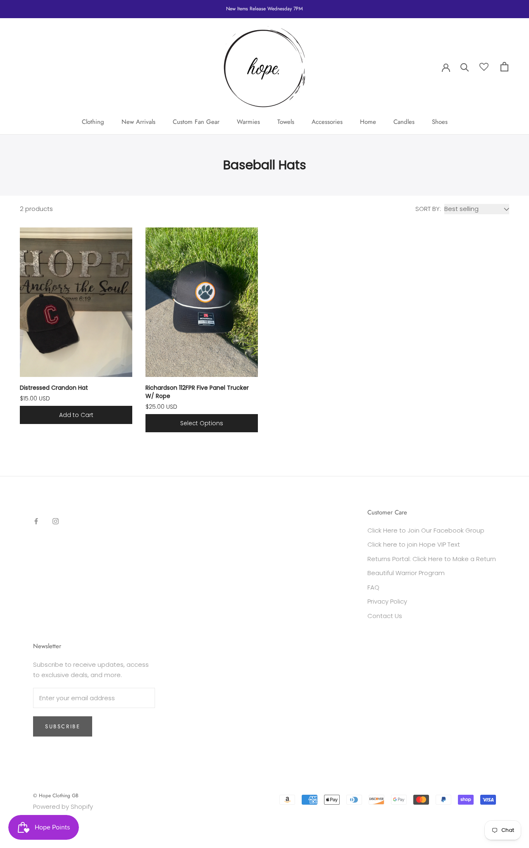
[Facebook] (36, 521)
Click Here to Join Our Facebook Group (425, 530)
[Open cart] (504, 66)
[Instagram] (55, 521)
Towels (285, 121)
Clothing (93, 121)
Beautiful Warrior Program (406, 572)
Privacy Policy (387, 601)
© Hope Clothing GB (56, 795)
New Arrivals (138, 121)
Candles (404, 121)
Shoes (440, 121)
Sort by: (428, 208)
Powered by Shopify (63, 806)
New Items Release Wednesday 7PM (264, 8)
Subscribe (62, 726)
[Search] (464, 66)
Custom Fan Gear (196, 121)
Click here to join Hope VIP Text (413, 544)
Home (368, 121)
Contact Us (384, 615)
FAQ (373, 587)
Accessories (327, 121)
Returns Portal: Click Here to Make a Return (431, 558)
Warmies (248, 121)
